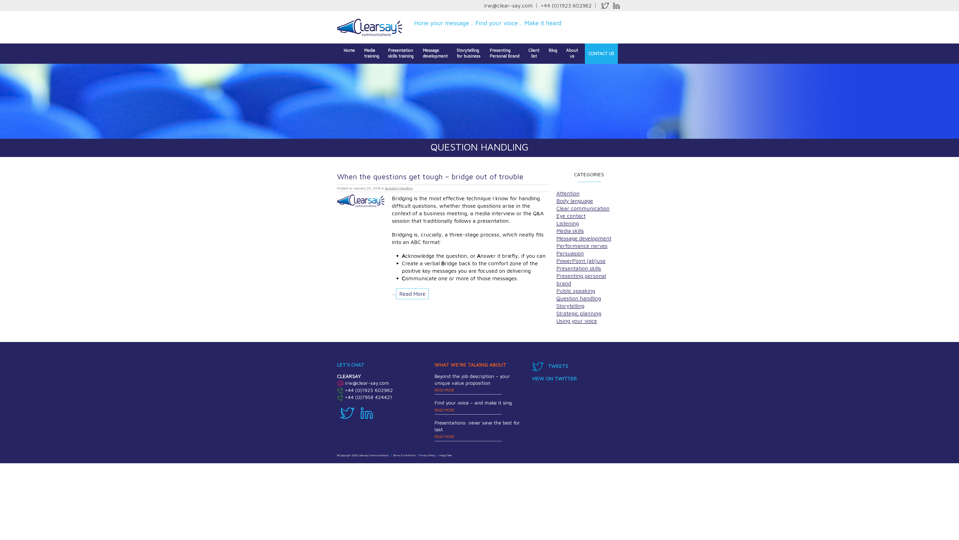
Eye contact (571, 215)
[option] (479, 101)
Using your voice (576, 321)
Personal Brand (504, 53)
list (533, 53)
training (371, 53)
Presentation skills (578, 268)
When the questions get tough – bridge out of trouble (430, 176)
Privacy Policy (427, 455)
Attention (568, 193)
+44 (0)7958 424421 (368, 397)
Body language (574, 201)
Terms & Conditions (404, 455)
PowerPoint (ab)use (581, 261)
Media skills (570, 231)
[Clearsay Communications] (369, 27)
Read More (412, 293)
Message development (583, 238)
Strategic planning (578, 313)
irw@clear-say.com (508, 5)
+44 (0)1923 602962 (566, 5)
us (572, 53)
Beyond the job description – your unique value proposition (472, 382)
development (435, 53)
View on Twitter (554, 378)
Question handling (399, 188)
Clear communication (583, 208)
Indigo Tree (445, 455)
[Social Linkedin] (616, 5)
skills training (401, 53)
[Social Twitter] (605, 5)
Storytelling (570, 305)
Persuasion (570, 253)
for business (468, 53)
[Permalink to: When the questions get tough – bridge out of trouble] (360, 200)
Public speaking (575, 291)
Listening (567, 223)
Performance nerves (582, 245)
